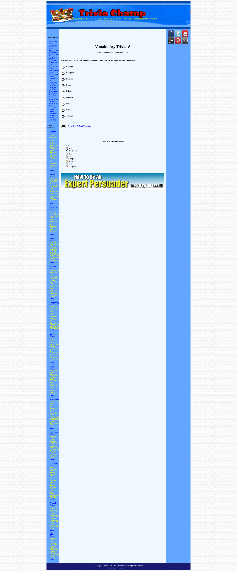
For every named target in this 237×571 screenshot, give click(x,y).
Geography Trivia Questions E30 (53, 312)
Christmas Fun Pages (53, 84)
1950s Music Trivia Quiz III (54, 254)
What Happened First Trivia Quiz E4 (53, 278)
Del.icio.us (72, 151)
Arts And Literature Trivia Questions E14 (53, 489)
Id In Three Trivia (53, 67)
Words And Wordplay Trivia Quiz (53, 455)
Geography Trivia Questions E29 (53, 319)
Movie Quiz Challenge (53, 59)
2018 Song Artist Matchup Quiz (54, 244)
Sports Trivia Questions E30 (54, 387)
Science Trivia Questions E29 (54, 359)
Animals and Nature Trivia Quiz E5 (54, 344)
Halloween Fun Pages (53, 88)
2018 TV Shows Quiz (54, 144)
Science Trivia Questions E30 (54, 354)
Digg (70, 153)
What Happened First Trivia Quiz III (53, 294)
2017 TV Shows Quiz (54, 212)
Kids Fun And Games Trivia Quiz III (54, 419)
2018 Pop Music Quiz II (54, 248)
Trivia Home (53, 42)
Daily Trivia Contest (53, 55)
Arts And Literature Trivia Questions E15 (53, 475)
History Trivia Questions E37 (54, 272)
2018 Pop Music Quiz (53, 251)
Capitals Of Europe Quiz (54, 307)
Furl (69, 156)
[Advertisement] (113, 34)
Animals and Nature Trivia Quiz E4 (54, 516)
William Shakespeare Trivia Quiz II (54, 495)
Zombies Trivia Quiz (53, 557)
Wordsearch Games (53, 76)
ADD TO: (70, 146)
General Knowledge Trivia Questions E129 (53, 139)
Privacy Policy (52, 117)
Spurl (70, 164)
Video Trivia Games (53, 100)
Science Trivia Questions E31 (54, 349)
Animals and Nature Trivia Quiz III (54, 521)
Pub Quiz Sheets (52, 96)
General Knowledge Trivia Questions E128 (53, 150)
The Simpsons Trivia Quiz (54, 215)
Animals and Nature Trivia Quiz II (54, 526)
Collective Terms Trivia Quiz (54, 442)
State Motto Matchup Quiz (54, 324)
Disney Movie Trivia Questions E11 (54, 199)
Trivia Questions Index (53, 46)
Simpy (71, 161)
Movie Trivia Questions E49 (54, 193)
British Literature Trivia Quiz (53, 469)
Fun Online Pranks (53, 80)
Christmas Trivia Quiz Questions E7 (54, 552)
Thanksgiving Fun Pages (54, 92)
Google (71, 159)
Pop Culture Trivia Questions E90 (54, 157)
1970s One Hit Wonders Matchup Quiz (54, 258)
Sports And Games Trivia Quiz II (54, 377)
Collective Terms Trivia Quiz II (54, 437)
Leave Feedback (53, 113)
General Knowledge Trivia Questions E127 (53, 165)
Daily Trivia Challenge (53, 51)
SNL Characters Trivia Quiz (53, 226)
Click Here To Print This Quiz (79, 126)
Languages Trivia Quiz (53, 446)
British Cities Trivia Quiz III (54, 327)
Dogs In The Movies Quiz (54, 179)
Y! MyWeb (72, 166)
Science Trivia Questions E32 (54, 339)
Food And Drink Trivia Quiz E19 (53, 544)
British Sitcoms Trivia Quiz (54, 230)
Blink (70, 148)
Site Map (52, 120)
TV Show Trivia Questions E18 (53, 220)
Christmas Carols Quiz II (54, 548)
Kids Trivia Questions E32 (53, 409)
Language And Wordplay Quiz (54, 450)
